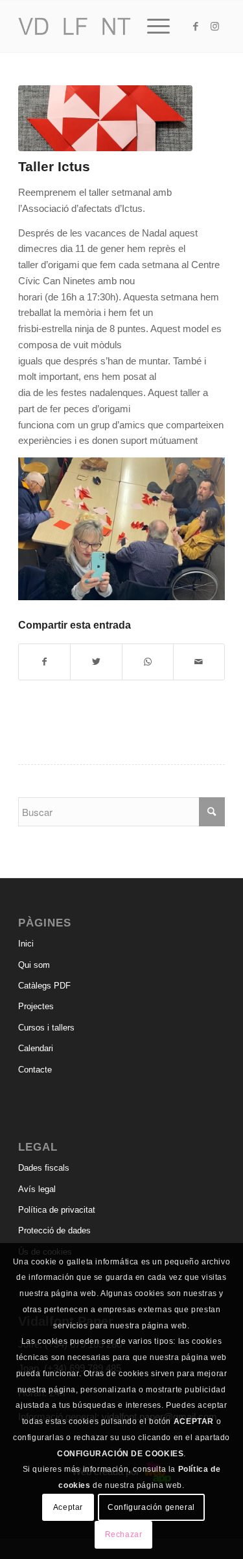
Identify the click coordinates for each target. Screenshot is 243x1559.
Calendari (35, 1048)
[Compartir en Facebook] (44, 662)
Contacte (35, 1069)
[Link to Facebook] (195, 26)
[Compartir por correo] (199, 662)
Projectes (36, 1006)
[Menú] (152, 26)
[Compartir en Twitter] (96, 662)
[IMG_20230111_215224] (105, 118)
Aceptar (68, 1507)
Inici (26, 943)
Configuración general (151, 1507)
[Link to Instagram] (215, 26)
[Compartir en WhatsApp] (147, 662)
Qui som (34, 965)
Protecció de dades (54, 1230)
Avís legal (37, 1189)
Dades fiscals (43, 1168)
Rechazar (124, 1534)
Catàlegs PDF (44, 985)
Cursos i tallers (46, 1027)
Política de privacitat (56, 1210)
